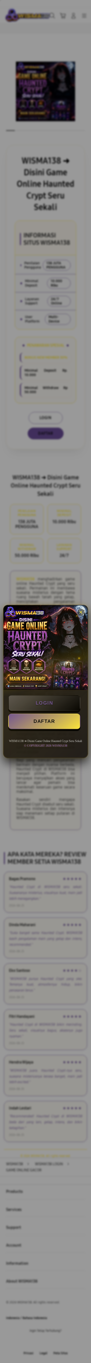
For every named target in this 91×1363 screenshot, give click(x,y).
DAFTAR (44, 721)
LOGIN (44, 703)
